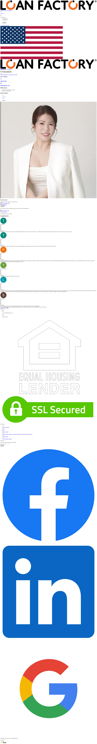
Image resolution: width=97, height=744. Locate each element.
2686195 (5, 76)
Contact (3, 429)
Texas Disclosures (5, 436)
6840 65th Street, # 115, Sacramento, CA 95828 (9, 74)
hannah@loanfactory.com (6, 203)
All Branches (2, 67)
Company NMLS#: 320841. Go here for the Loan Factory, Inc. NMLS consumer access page (17, 434)
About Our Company (5, 427)
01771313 (4, 96)
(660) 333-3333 (4, 212)
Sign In (1, 25)
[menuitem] (4, 20)
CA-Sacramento (3, 69)
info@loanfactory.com (5, 210)
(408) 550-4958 (4, 204)
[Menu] (0, 70)
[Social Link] (48, 639)
